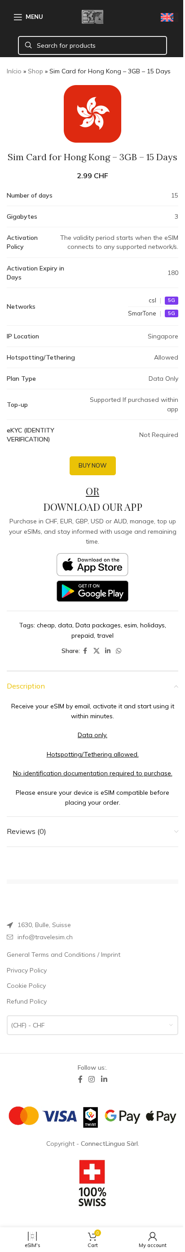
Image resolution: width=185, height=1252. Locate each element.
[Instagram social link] (92, 1079)
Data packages (98, 625)
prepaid (82, 635)
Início (14, 71)
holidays (152, 625)
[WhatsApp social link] (118, 651)
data (65, 625)
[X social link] (96, 651)
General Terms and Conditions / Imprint (63, 954)
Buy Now (93, 465)
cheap (46, 625)
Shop (35, 71)
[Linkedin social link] (107, 651)
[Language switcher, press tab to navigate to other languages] (169, 17)
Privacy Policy (27, 970)
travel (105, 635)
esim (130, 625)
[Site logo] (92, 16)
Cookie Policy (26, 986)
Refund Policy (27, 1001)
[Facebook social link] (85, 651)
